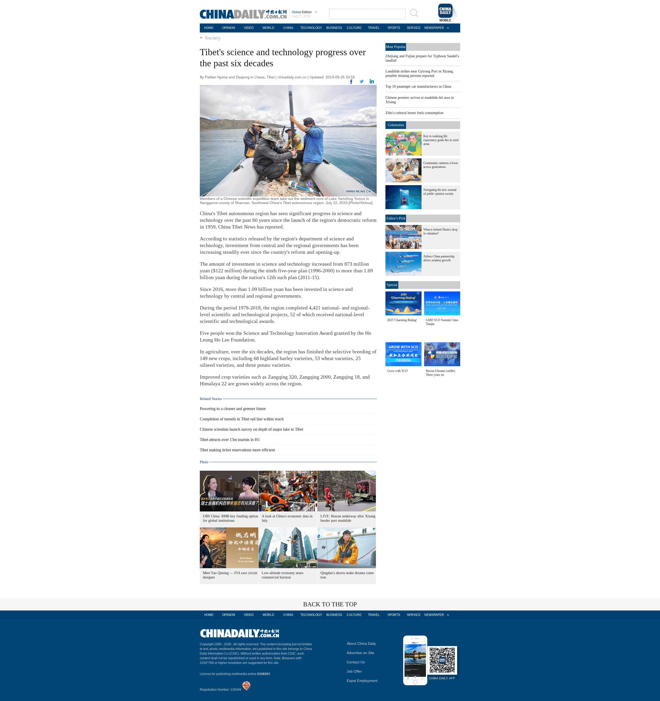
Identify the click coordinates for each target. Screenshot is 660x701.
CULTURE (354, 28)
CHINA (288, 28)
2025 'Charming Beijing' (402, 320)
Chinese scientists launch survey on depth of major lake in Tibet (251, 429)
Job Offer (354, 671)
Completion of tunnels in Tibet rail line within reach (242, 419)
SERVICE (413, 28)
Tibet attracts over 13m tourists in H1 (230, 439)
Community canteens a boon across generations (440, 165)
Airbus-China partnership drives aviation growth (439, 258)
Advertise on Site (360, 653)
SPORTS (393, 28)
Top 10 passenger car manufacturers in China (418, 86)
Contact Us (356, 662)
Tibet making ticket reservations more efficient (237, 450)
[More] (351, 84)
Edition (302, 12)
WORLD (268, 28)
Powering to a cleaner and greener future (233, 408)
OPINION (228, 28)
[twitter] (372, 82)
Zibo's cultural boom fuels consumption (414, 113)
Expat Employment (362, 681)
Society (213, 37)
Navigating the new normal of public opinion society (439, 191)
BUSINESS (334, 28)
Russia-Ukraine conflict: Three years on (441, 373)
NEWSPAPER (433, 28)
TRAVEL (374, 28)
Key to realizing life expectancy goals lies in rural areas (440, 140)
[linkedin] (362, 83)
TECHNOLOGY (311, 28)
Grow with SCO (397, 371)
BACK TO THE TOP (330, 604)
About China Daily (361, 643)
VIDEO (248, 28)
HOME (208, 28)
